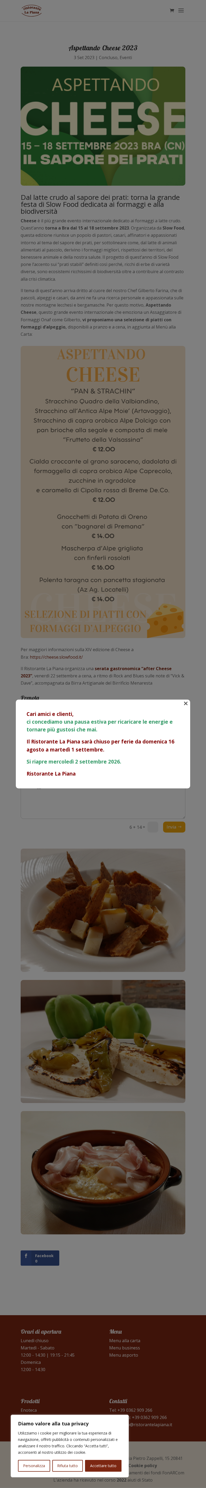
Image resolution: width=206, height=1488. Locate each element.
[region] (70, 1446)
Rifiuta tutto (67, 1465)
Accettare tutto (103, 1465)
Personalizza (34, 1465)
